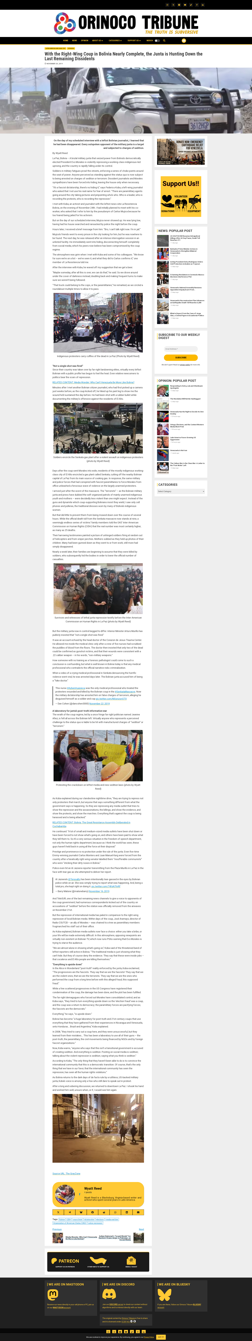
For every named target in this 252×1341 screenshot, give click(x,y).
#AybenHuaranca (76, 688)
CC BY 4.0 (126, 1322)
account (62, 1308)
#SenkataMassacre (125, 691)
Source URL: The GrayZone (66, 1173)
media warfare (112, 1219)
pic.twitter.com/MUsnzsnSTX (111, 698)
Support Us (133, 40)
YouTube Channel (180, 41)
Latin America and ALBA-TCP (55, 48)
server (116, 1304)
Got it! (161, 1337)
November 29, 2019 (55, 64)
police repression (95, 1223)
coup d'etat (77, 1219)
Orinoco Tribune (128, 1318)
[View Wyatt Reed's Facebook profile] (79, 1194)
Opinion (84, 40)
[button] (164, 40)
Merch (150, 40)
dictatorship (89, 1219)
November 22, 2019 (99, 703)
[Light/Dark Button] (157, 40)
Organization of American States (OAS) (69, 1223)
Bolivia (62, 1219)
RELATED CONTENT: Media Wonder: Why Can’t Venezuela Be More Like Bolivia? (93, 382)
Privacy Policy (149, 1337)
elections (100, 1219)
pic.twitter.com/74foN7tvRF (105, 886)
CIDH (69, 1219)
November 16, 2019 (99, 891)
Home (65, 40)
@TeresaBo (74, 879)
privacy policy (185, 365)
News (74, 40)
